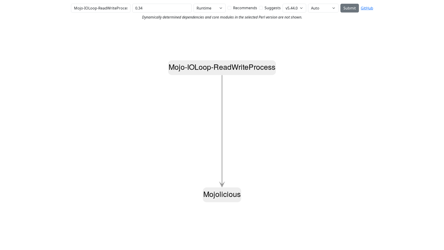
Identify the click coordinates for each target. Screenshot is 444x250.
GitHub (367, 8)
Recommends (245, 7)
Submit (349, 8)
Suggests (273, 7)
